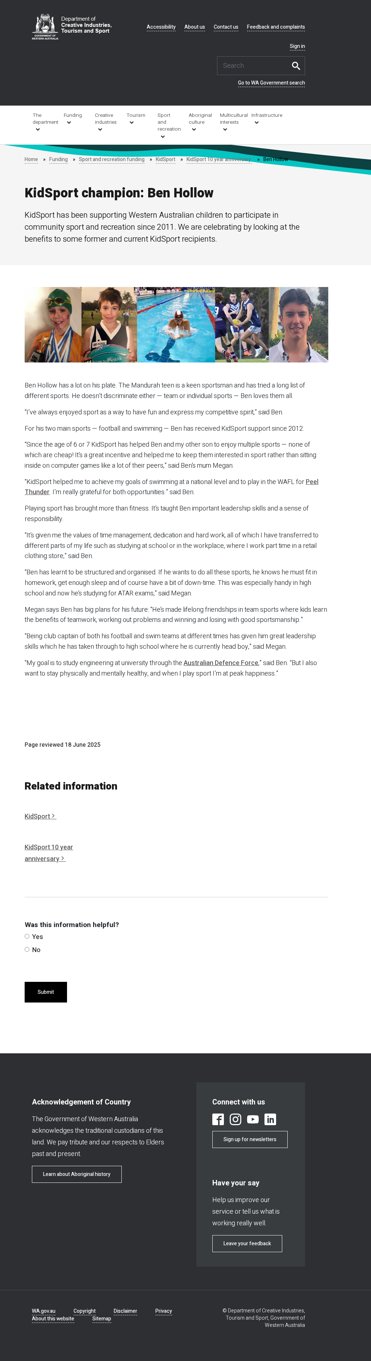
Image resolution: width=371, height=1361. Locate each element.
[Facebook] (218, 1120)
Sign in (297, 46)
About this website (53, 1319)
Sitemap (101, 1319)
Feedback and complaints (276, 27)
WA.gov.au (43, 1311)
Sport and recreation (168, 122)
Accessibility (161, 27)
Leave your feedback (247, 1243)
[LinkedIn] (270, 1120)
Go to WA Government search (271, 83)
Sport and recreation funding (112, 159)
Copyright (85, 1311)
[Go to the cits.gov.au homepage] (72, 27)
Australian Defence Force (221, 663)
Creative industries (105, 119)
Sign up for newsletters (250, 1139)
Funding (73, 115)
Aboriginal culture (199, 119)
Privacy (163, 1311)
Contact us (226, 27)
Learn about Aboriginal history (77, 1174)
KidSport (165, 159)
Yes (37, 937)
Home (31, 159)
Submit (46, 992)
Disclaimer (125, 1311)
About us (194, 27)
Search (298, 65)
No (36, 950)
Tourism (135, 115)
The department (43, 119)
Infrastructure (262, 115)
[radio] (27, 936)
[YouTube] (253, 1120)
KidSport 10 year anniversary (219, 159)
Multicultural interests (230, 119)
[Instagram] (235, 1120)
